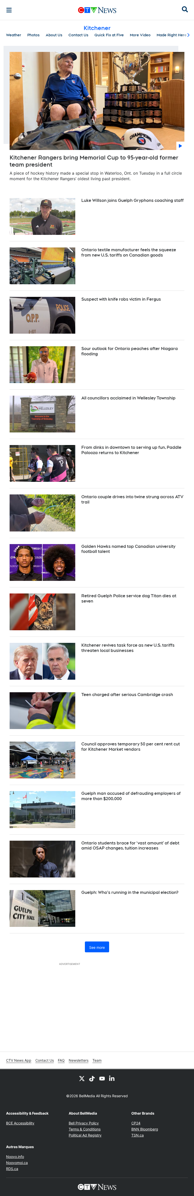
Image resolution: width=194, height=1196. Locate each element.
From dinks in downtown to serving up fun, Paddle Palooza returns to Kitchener (131, 450)
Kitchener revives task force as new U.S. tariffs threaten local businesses (128, 648)
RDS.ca (12, 1169)
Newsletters (78, 1060)
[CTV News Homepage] (97, 10)
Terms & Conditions (85, 1129)
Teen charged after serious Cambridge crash (127, 694)
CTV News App (18, 1060)
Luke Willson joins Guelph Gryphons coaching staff (132, 200)
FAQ (61, 1060)
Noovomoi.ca (17, 1162)
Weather (13, 35)
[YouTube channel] (102, 1078)
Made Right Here (172, 35)
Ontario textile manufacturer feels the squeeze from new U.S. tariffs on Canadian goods (128, 252)
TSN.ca (137, 1135)
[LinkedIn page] (112, 1078)
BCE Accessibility (20, 1123)
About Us (54, 35)
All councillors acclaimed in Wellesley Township (128, 398)
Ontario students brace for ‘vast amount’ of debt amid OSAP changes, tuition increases (130, 846)
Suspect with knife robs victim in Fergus (121, 299)
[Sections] (9, 10)
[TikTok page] (92, 1078)
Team (97, 1060)
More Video (140, 35)
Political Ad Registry (85, 1135)
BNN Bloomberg (144, 1129)
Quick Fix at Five (109, 35)
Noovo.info (15, 1156)
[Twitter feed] (82, 1078)
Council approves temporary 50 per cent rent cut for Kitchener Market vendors (130, 747)
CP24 (135, 1123)
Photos (33, 35)
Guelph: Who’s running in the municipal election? (129, 892)
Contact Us (78, 35)
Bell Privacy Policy (84, 1123)
